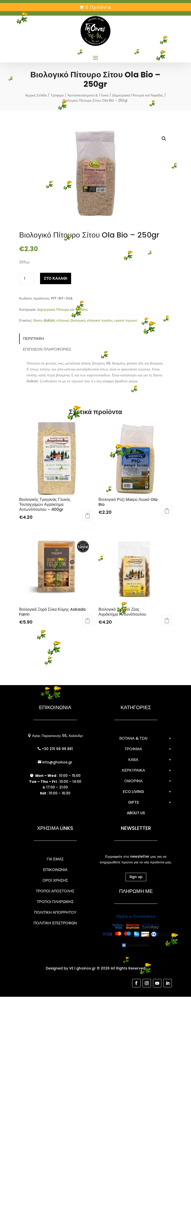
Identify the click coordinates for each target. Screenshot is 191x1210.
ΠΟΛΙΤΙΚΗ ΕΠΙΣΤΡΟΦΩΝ (55, 923)
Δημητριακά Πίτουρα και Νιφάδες (137, 95)
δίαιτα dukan (44, 320)
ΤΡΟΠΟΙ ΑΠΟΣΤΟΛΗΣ (55, 891)
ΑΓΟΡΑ (88, 515)
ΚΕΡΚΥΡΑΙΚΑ (133, 770)
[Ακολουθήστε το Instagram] (147, 983)
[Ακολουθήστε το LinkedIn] (167, 983)
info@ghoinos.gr (56, 762)
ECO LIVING (133, 791)
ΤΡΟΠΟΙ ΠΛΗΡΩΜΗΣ (55, 901)
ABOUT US (136, 813)
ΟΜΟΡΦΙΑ (133, 781)
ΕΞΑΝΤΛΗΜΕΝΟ (88, 620)
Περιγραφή (33, 338)
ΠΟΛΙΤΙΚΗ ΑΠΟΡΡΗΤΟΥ (55, 912)
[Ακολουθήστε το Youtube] (157, 983)
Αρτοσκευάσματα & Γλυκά (87, 95)
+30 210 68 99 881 (57, 748)
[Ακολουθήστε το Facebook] (136, 983)
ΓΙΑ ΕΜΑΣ (55, 859)
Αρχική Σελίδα (36, 95)
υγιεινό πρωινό (125, 320)
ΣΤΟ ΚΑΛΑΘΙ (55, 278)
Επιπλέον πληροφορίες (47, 349)
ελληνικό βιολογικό (70, 320)
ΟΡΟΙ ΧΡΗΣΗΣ (55, 880)
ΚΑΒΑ (133, 759)
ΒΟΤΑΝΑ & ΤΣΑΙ (133, 738)
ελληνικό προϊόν (99, 320)
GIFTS (133, 802)
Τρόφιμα (57, 95)
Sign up (136, 876)
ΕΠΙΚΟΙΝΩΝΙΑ (55, 869)
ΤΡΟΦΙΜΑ (133, 749)
